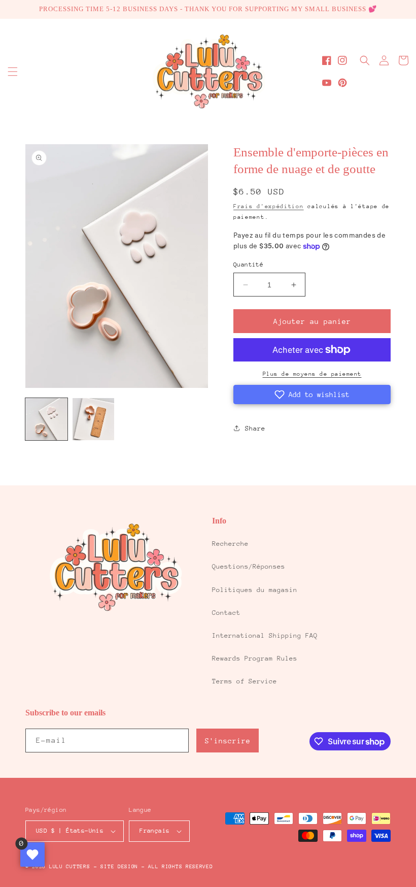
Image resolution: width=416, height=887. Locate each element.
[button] (13, 71)
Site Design (119, 867)
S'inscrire (228, 741)
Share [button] (255, 428)
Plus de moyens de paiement (312, 374)
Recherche (230, 543)
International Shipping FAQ (265, 635)
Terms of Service (244, 681)
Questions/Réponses (248, 566)
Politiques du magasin (254, 590)
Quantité (248, 264)
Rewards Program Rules (254, 658)
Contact (226, 612)
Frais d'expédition (268, 206)
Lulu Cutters (69, 867)
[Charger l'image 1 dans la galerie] (46, 419)
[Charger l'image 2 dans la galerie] (94, 419)
